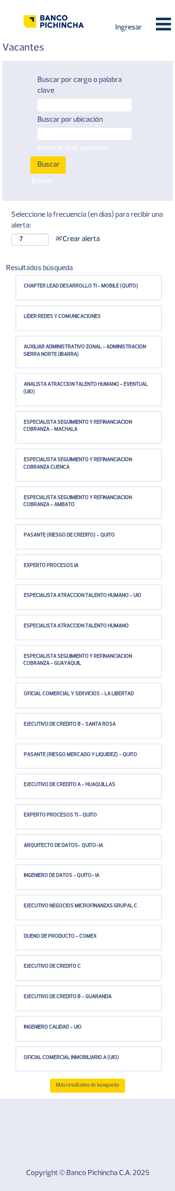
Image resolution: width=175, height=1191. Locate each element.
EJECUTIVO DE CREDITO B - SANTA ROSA (70, 724)
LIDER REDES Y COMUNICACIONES (62, 316)
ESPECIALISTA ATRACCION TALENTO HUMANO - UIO (82, 595)
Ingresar (128, 27)
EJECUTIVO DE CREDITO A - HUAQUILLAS (69, 784)
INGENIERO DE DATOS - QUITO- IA (61, 875)
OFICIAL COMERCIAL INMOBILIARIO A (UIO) (71, 1057)
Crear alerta (80, 239)
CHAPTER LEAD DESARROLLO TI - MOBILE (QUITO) (81, 286)
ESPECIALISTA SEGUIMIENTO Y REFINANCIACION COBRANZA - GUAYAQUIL (77, 660)
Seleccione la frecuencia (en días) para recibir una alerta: (87, 220)
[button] (161, 25)
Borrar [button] (42, 181)
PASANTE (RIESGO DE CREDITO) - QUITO (69, 535)
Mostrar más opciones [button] (73, 148)
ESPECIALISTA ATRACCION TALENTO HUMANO (76, 626)
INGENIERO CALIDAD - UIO (53, 1027)
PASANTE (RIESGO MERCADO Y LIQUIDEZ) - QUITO (80, 754)
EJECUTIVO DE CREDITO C (52, 966)
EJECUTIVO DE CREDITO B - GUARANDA (68, 997)
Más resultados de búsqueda (87, 1085)
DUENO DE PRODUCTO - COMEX (60, 936)
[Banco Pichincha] (54, 21)
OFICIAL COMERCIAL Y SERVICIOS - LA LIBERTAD (79, 694)
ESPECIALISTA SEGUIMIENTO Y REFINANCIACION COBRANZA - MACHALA (77, 426)
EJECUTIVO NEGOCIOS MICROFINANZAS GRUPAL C (80, 906)
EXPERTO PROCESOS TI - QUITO (60, 815)
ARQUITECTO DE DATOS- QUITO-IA (63, 845)
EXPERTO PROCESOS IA (51, 565)
